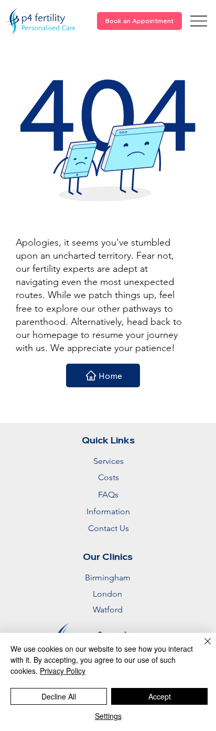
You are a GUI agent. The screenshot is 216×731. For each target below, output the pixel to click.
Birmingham (108, 577)
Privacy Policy (62, 670)
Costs (108, 477)
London (107, 594)
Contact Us (108, 528)
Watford (108, 610)
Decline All (58, 696)
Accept (159, 696)
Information (108, 511)
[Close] (201, 647)
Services (108, 461)
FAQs (108, 495)
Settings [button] (108, 716)
